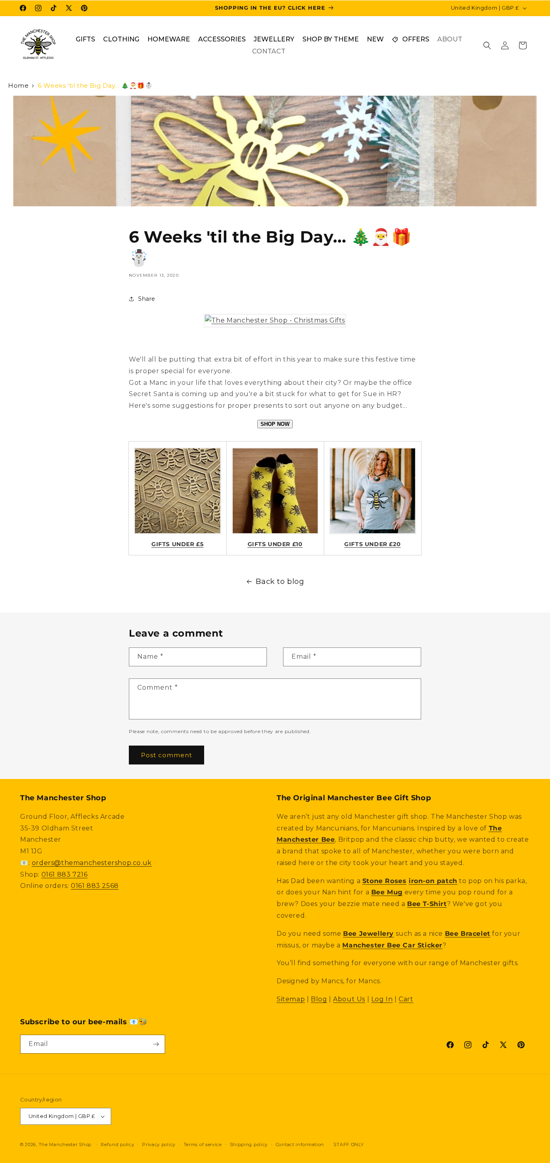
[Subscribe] (156, 1044)
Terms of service (203, 1144)
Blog (319, 999)
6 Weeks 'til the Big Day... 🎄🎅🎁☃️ (95, 85)
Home (18, 85)
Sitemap (291, 999)
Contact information (300, 1144)
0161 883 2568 (95, 886)
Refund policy (117, 1144)
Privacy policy (159, 1144)
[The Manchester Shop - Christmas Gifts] (275, 320)
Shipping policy (249, 1144)
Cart (406, 999)
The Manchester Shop (65, 1144)
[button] (487, 45)
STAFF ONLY (348, 1144)
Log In (382, 999)
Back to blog (280, 581)
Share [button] (146, 298)
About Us (349, 999)
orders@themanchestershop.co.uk (92, 863)
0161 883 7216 (64, 874)
